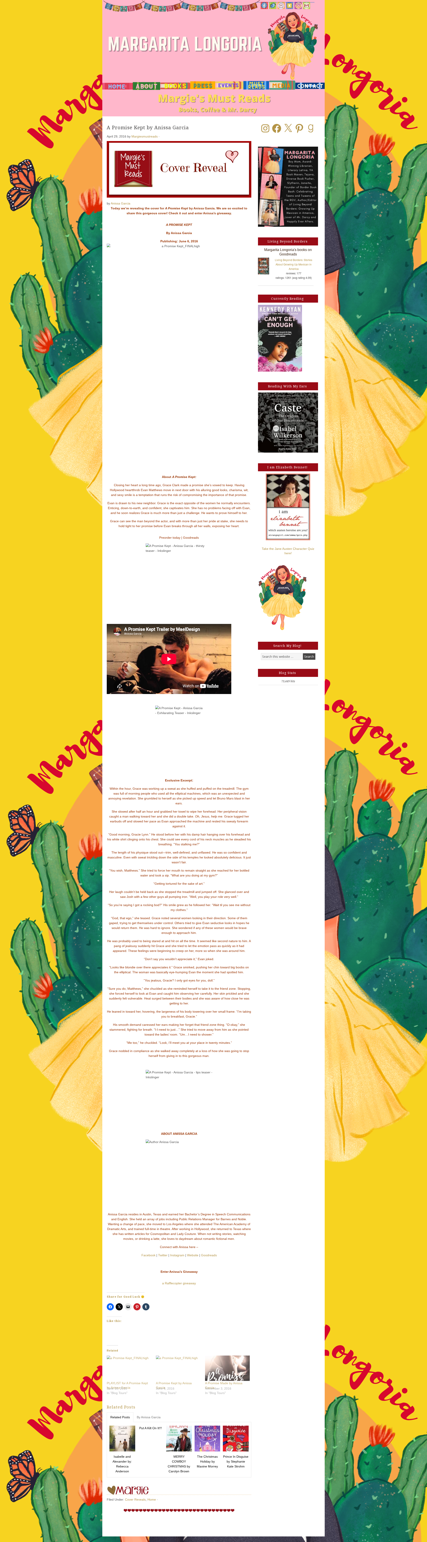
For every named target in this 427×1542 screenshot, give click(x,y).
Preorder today (169, 537)
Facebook (148, 1255)
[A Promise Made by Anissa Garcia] (227, 1368)
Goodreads (191, 537)
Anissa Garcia (120, 203)
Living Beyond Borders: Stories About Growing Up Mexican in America (293, 264)
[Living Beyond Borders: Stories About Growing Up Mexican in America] (266, 267)
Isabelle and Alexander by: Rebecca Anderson (122, 1464)
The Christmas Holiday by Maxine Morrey (207, 1461)
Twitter (162, 1255)
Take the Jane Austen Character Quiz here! (288, 551)
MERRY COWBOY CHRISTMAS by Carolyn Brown (179, 1464)
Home (151, 1499)
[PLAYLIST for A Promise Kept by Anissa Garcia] (129, 1368)
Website (192, 1255)
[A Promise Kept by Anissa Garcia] (178, 1368)
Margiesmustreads (144, 136)
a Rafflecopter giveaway (179, 1283)
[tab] (120, 1417)
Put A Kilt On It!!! (150, 1428)
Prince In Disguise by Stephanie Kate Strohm (235, 1461)
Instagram (177, 1255)
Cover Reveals (135, 1499)
